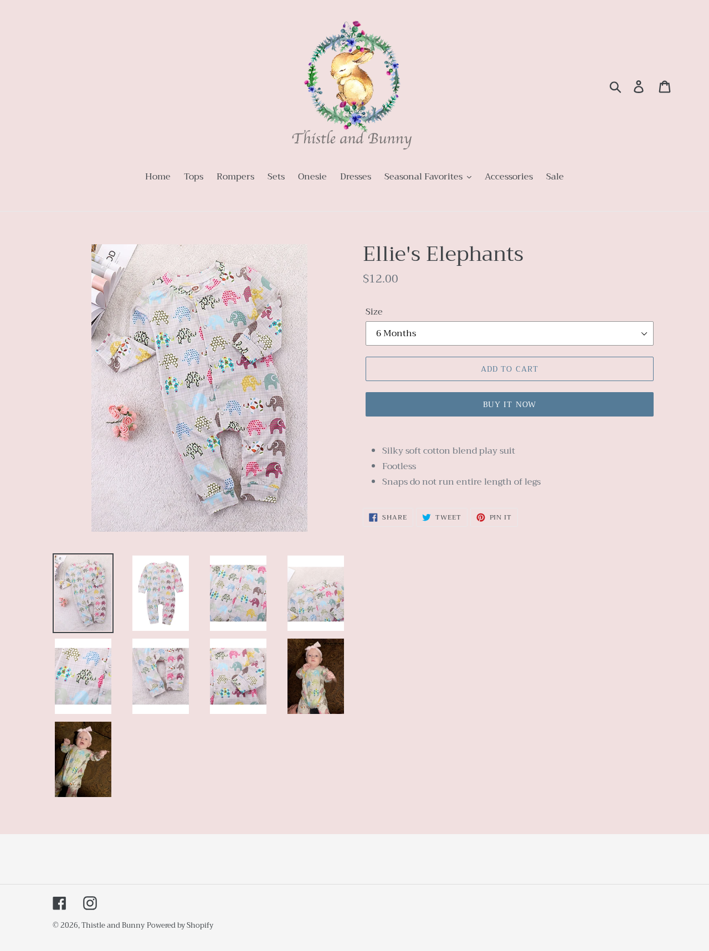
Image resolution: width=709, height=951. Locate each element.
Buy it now (509, 404)
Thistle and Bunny (113, 925)
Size (374, 311)
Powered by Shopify (180, 925)
